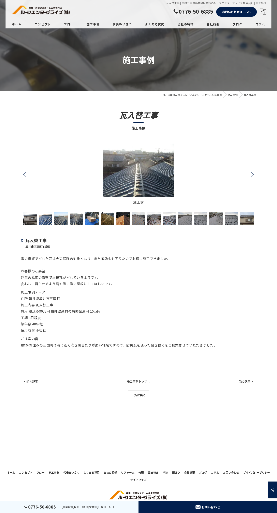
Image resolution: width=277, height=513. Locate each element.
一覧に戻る (138, 395)
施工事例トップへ (138, 381)
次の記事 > (246, 381)
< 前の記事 (31, 381)
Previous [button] (25, 174)
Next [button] (252, 174)
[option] (138, 174)
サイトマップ (138, 480)
